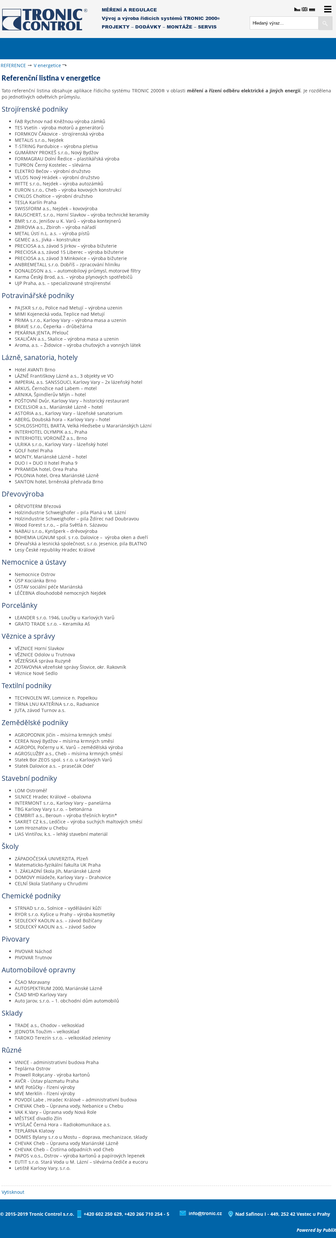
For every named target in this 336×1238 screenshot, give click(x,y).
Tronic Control (26, 18)
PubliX (329, 1230)
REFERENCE (13, 65)
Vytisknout (13, 1192)
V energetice (47, 65)
